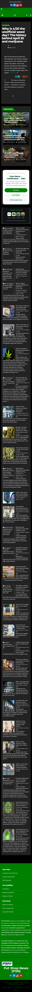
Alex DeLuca (20, 630)
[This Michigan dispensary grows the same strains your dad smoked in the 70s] (8, 511)
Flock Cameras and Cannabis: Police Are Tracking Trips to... (22, 379)
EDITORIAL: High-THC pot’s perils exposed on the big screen (14, 120)
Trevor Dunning (20, 748)
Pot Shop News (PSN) (16, 969)
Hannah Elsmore (21, 647)
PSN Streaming (6, 880)
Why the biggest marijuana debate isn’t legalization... (22, 285)
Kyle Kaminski (20, 511)
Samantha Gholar (21, 234)
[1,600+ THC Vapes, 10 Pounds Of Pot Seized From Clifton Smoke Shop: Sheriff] (8, 330)
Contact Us (16, 990)
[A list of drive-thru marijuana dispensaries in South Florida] (8, 630)
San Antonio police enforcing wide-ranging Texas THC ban (22, 568)
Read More (13, 73)
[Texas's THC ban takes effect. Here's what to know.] (8, 609)
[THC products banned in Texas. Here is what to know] (8, 453)
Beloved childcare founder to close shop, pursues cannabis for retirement (14, 139)
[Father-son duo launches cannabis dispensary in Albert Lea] (8, 747)
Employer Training (7, 896)
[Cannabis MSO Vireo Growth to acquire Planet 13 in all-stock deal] (8, 705)
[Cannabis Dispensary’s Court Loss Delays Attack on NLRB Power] (8, 783)
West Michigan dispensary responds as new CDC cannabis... (22, 271)
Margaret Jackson (21, 705)
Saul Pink (19, 571)
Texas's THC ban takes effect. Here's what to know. (22, 606)
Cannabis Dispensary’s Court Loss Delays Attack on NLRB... (22, 780)
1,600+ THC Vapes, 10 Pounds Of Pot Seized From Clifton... (22, 326)
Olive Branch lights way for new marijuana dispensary (22, 250)
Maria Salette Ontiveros (22, 453)
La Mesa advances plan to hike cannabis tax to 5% (22, 644)
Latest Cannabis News (8, 876)
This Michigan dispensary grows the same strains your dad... (22, 508)
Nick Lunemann (20, 497)
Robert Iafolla (20, 783)
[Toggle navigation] (15, 15)
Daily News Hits (5, 25)
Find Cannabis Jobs (16, 200)
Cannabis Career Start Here (10, 873)
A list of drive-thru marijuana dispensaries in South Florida (22, 626)
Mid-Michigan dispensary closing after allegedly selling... (22, 470)
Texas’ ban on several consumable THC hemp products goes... (22, 661)
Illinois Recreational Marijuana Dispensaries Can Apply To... (22, 350)
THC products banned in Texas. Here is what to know (22, 449)
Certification (5, 889)
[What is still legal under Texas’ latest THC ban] (8, 687)
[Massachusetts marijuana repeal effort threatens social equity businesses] (8, 532)
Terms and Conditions (17, 987)
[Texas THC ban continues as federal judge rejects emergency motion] (8, 411)
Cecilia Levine (20, 329)
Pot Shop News (22, 124)
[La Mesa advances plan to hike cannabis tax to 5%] (8, 647)
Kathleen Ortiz (20, 609)
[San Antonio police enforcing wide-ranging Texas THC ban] (8, 571)
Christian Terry (20, 664)
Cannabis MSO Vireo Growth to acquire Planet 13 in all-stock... (22, 702)
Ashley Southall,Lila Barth (23, 590)
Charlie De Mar (20, 769)
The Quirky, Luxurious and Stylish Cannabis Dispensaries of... (22, 587)
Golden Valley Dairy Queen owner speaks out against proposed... (22, 494)
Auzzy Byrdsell (20, 532)
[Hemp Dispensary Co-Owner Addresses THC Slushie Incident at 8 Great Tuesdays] (8, 834)
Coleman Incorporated (19, 984)
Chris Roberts (20, 310)
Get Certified (16, 195)
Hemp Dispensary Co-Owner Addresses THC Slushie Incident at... (22, 831)
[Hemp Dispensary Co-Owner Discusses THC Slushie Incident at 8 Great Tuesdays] (8, 807)
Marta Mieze (20, 552)
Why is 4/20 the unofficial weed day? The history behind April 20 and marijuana (14, 35)
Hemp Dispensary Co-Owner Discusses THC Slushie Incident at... (22, 804)
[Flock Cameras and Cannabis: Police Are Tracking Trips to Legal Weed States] (8, 382)
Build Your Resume (7, 904)
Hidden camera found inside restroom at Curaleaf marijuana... (22, 765)
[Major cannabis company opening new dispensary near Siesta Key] (8, 233)
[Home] (2, 15)
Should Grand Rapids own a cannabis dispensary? (13, 155)
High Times (19, 382)
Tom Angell (19, 353)
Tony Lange (20, 432)
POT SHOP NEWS (6, 987)
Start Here (16, 190)
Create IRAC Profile (7, 912)
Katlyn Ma (19, 685)
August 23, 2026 (10, 124)
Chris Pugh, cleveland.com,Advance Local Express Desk (21, 290)
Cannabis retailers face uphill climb (7, 86)
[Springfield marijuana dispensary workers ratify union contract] (8, 553)
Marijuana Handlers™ (8, 892)
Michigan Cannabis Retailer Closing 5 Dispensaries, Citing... (22, 429)
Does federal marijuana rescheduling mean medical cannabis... (22, 307)
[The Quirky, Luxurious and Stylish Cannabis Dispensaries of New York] (8, 590)
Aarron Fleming (20, 253)
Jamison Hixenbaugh (22, 807)
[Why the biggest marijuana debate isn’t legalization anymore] (8, 288)
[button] (26, 15)
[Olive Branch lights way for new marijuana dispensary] (8, 253)
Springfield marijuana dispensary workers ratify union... (22, 549)
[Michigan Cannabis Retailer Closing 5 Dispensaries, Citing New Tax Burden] (8, 432)
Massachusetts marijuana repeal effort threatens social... (22, 529)
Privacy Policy (26, 987)
